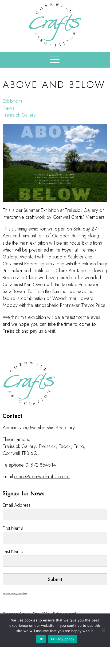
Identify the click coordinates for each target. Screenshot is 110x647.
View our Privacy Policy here (15, 593)
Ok (40, 639)
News (8, 108)
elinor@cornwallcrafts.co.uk (41, 476)
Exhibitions (12, 101)
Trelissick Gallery (19, 115)
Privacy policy (62, 639)
